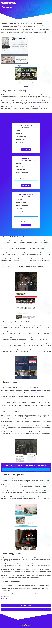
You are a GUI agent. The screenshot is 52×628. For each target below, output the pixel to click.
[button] (49, 3)
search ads (13, 254)
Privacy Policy (23, 624)
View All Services (26, 609)
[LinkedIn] (6, 598)
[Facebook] (1, 598)
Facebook (40, 425)
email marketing (33, 390)
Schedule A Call (26, 469)
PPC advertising (19, 240)
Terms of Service (28, 624)
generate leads (36, 102)
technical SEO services (14, 343)
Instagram (45, 425)
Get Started (26, 149)
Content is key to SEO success (17, 331)
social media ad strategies (43, 416)
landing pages (26, 490)
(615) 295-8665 (6, 596)
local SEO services (36, 349)
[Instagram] (4, 598)
